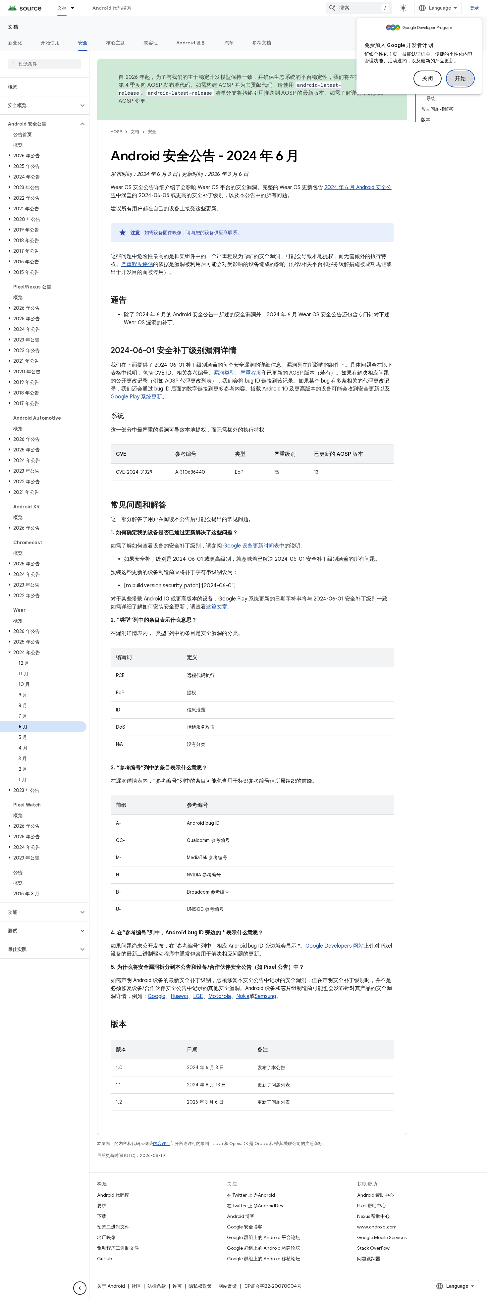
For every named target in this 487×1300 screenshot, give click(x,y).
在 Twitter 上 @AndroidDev (255, 1206)
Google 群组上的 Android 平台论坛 (263, 1237)
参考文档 (261, 43)
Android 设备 (191, 43)
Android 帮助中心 (375, 1195)
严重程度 (250, 373)
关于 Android (111, 1286)
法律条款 (156, 1286)
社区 (136, 1286)
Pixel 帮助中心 (371, 1206)
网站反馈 (227, 1286)
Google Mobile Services (381, 1237)
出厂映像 (106, 1237)
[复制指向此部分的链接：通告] (133, 301)
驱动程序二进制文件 (118, 1248)
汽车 (229, 43)
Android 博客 (240, 1216)
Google (156, 996)
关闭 (427, 78)
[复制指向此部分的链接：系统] (130, 416)
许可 (177, 1286)
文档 (62, 8)
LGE (198, 996)
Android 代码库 (113, 1195)
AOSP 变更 (132, 101)
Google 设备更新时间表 (251, 546)
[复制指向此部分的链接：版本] (133, 1025)
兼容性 (150, 43)
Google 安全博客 (244, 1227)
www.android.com (377, 1227)
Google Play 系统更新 (136, 396)
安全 (83, 43)
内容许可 (161, 1143)
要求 (101, 1206)
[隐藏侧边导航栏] (79, 1288)
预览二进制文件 (113, 1227)
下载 (101, 1216)
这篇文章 (216, 606)
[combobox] (359, 8)
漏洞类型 (224, 373)
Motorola (219, 996)
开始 (460, 78)
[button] (39, 105)
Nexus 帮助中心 (373, 1216)
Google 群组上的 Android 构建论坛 (263, 1248)
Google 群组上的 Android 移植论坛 (263, 1259)
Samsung (265, 996)
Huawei (179, 996)
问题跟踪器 (368, 1259)
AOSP (116, 131)
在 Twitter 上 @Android (251, 1195)
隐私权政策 (200, 1286)
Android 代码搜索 (111, 8)
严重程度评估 (137, 264)
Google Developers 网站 (334, 946)
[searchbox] (44, 64)
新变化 (15, 43)
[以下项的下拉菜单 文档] (75, 8)
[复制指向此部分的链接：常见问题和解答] (173, 505)
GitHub (104, 1259)
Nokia (242, 996)
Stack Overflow (373, 1248)
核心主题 (115, 43)
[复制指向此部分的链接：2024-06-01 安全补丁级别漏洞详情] (243, 351)
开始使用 (50, 43)
